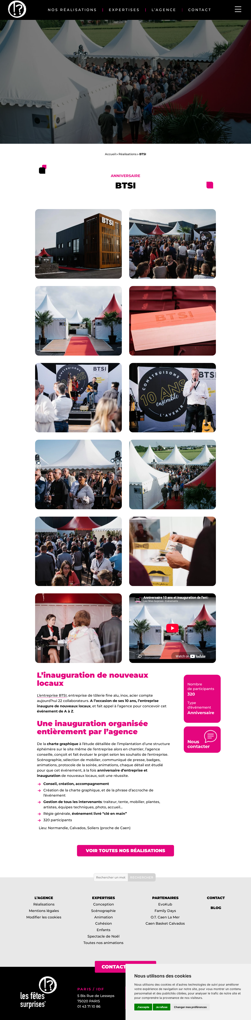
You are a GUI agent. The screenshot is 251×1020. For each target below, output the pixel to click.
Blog (216, 908)
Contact (199, 10)
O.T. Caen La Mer (165, 917)
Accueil (110, 154)
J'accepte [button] (143, 1007)
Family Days (165, 910)
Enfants (103, 930)
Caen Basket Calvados (165, 923)
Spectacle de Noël (103, 936)
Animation (103, 917)
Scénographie (103, 910)
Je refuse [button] (161, 1007)
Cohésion (103, 923)
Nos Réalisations (72, 10)
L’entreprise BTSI (52, 695)
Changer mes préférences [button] (190, 1007)
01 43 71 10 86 (89, 1006)
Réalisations (128, 154)
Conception (103, 904)
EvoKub (165, 904)
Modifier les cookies (43, 917)
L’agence (164, 10)
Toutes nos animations (103, 942)
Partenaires (165, 898)
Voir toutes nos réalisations (125, 850)
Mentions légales (44, 910)
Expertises (124, 10)
